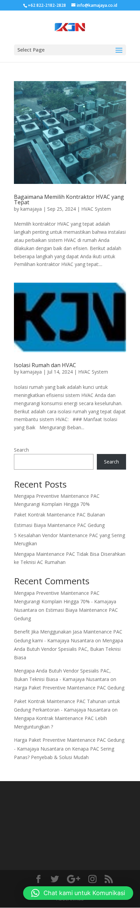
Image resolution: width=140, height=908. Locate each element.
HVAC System (96, 209)
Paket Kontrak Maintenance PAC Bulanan (59, 514)
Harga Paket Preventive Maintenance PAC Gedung (69, 687)
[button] (78, 893)
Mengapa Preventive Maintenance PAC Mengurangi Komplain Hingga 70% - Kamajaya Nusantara (65, 601)
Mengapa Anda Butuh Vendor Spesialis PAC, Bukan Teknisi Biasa (68, 649)
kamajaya (31, 209)
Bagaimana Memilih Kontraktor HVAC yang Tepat (69, 199)
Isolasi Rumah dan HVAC (45, 365)
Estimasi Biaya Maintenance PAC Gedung (59, 525)
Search (21, 450)
